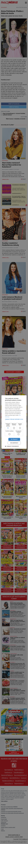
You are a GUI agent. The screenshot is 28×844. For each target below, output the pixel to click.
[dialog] (14, 422)
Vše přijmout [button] (14, 439)
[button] (14, 420)
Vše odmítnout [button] (14, 442)
